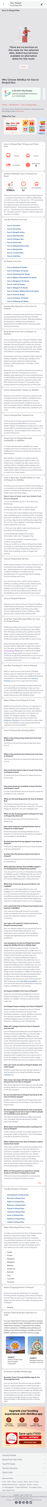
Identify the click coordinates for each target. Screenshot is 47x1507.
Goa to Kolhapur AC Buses (17, 271)
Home (4, 105)
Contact (20, 1481)
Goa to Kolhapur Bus (15, 239)
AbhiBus (16, 1495)
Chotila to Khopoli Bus (16, 1212)
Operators (22, 1484)
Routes (29, 1484)
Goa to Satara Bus (14, 242)
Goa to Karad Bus (14, 229)
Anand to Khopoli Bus (15, 1208)
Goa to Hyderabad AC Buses (18, 274)
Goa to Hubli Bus (13, 256)
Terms (31, 1481)
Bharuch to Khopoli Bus (16, 1205)
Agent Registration (8, 1490)
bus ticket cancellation (29, 981)
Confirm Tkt (28, 1495)
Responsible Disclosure (10, 1484)
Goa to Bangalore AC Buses (18, 281)
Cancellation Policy (35, 1487)
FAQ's (26, 1481)
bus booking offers (11, 651)
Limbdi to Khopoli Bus (15, 1222)
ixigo (21, 1495)
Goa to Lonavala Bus (15, 253)
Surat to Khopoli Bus (15, 1215)
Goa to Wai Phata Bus (15, 236)
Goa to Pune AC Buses (16, 294)
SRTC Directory (29, 1333)
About (14, 1481)
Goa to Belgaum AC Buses (17, 288)
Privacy (36, 1481)
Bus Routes (14, 105)
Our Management (8, 1487)
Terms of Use (17, 1500)
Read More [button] (20, 111)
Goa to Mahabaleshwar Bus (18, 246)
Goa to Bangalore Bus (16, 232)
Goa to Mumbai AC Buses (17, 267)
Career (25, 1500)
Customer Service (36, 1500)
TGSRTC (33, 1358)
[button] (3, 4)
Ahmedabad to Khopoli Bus (18, 1195)
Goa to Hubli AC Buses (16, 284)
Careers (35, 1484)
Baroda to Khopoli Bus (16, 1198)
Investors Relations (21, 1487)
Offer (9, 1481)
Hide (39, 1183)
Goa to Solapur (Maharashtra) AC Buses (23, 291)
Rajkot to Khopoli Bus (15, 1202)
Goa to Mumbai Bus (15, 249)
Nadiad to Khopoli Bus (16, 1219)
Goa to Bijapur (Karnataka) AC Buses (21, 277)
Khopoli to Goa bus (11, 720)
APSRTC (11, 1357)
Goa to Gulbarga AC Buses (17, 301)
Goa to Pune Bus (13, 225)
